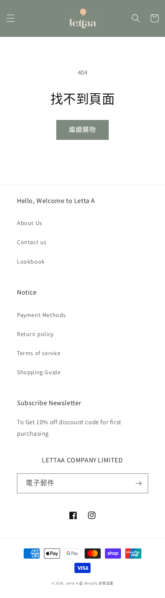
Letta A (72, 583)
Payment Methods (41, 315)
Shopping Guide (38, 372)
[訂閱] (138, 483)
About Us (29, 223)
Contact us (32, 242)
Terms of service (39, 353)
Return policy (35, 334)
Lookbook (31, 261)
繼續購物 (82, 129)
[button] (10, 18)
